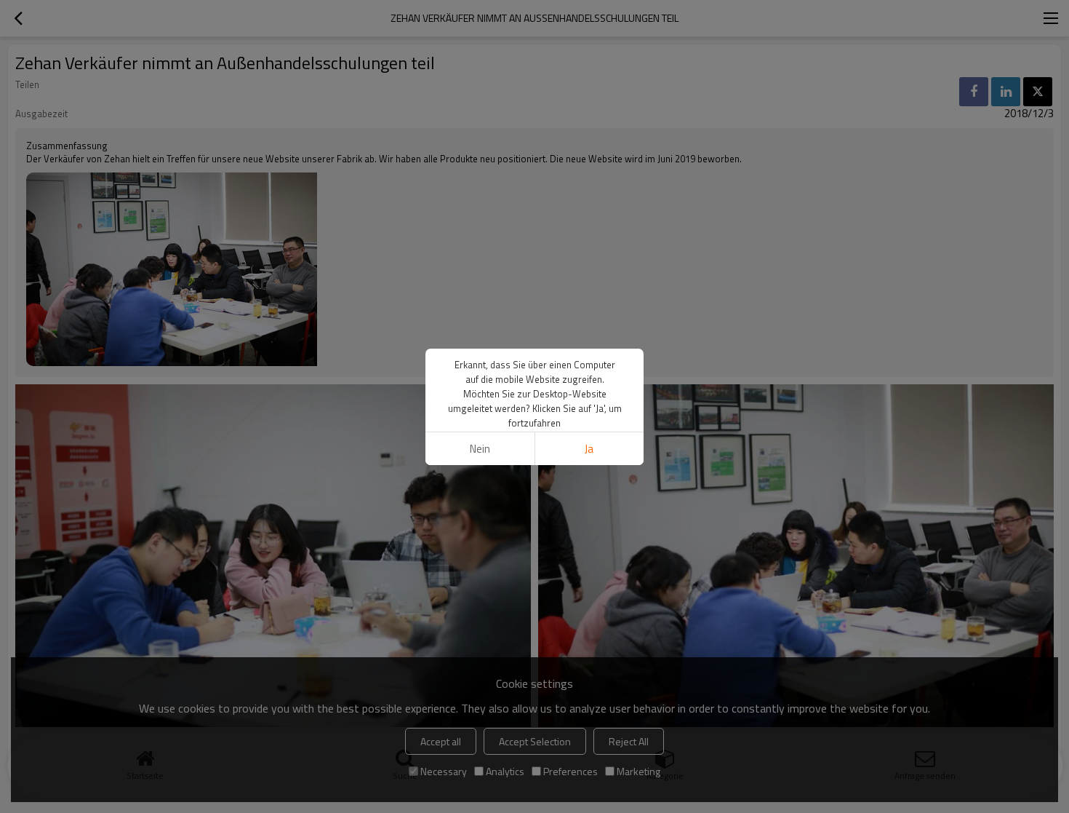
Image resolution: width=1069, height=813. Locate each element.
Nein (480, 448)
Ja (589, 448)
